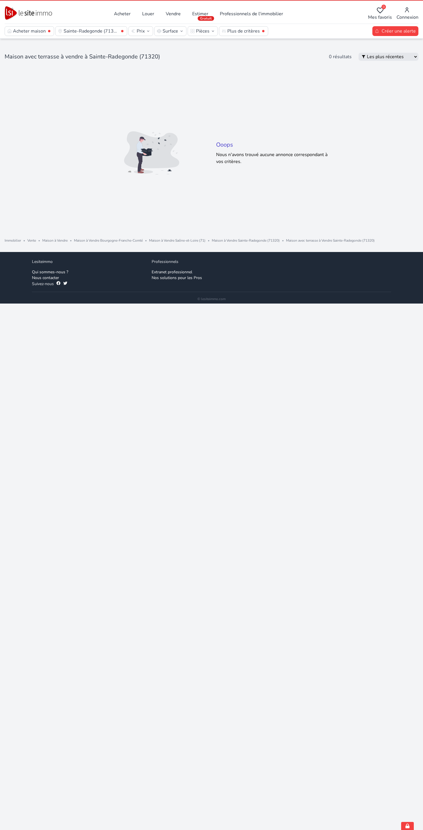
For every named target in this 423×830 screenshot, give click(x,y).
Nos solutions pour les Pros (177, 278)
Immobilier (13, 240)
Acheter (122, 14)
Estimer (200, 14)
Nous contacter (45, 278)
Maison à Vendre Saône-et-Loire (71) (177, 240)
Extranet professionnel (172, 272)
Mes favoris (380, 13)
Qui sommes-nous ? (50, 272)
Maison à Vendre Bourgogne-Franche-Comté (108, 240)
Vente (31, 240)
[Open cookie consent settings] (407, 826)
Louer (148, 14)
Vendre (173, 14)
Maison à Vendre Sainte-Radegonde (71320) (246, 240)
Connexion (407, 17)
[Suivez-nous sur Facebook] (58, 284)
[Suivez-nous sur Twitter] (65, 284)
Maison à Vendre (55, 240)
